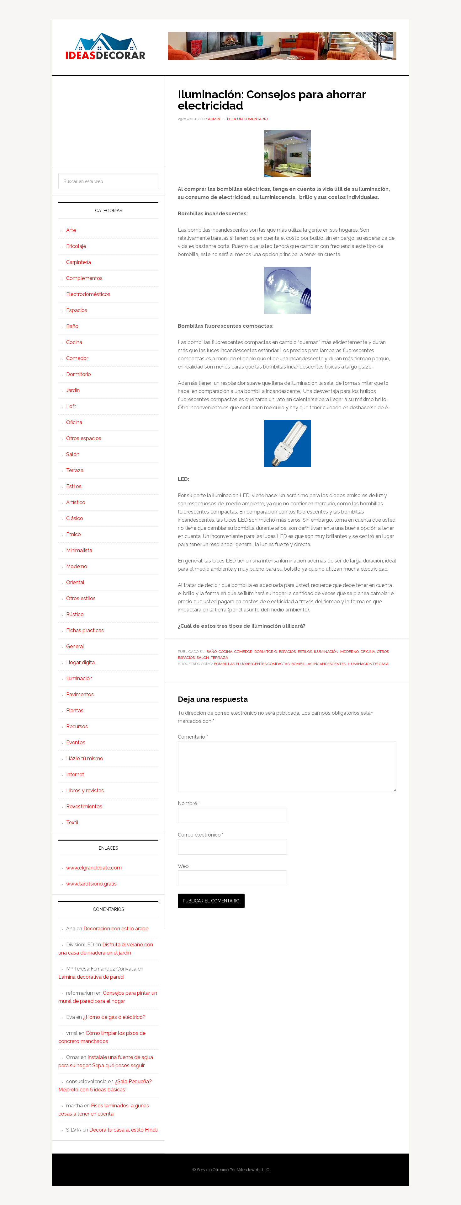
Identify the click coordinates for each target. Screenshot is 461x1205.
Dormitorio (265, 651)
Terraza (219, 657)
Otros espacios (83, 438)
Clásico (74, 518)
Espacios (287, 651)
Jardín (73, 390)
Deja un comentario (247, 119)
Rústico (75, 614)
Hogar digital (81, 662)
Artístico (75, 502)
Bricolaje (76, 246)
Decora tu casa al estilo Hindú (123, 1130)
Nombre (189, 803)
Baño (211, 651)
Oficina (368, 651)
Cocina (225, 651)
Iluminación (326, 651)
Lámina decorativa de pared (91, 977)
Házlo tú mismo (84, 758)
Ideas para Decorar (105, 46)
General (75, 646)
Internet (75, 774)
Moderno (349, 651)
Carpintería (78, 262)
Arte (71, 230)
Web (183, 866)
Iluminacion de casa (368, 664)
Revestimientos (84, 807)
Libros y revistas (85, 790)
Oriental (75, 582)
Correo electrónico (201, 835)
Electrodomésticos (88, 294)
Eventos (75, 742)
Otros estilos (81, 598)
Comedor (243, 651)
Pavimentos (80, 694)
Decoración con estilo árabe (115, 929)
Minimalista (79, 550)
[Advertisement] (108, 121)
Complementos (84, 278)
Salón (203, 657)
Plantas (74, 710)
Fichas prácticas (85, 630)
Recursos (77, 726)
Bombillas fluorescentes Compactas (251, 664)
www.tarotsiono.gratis (91, 884)
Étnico (73, 534)
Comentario (193, 737)
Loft (71, 406)
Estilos (305, 651)
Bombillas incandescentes (318, 664)
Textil (72, 823)
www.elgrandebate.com (94, 868)
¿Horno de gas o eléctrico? (114, 1017)
